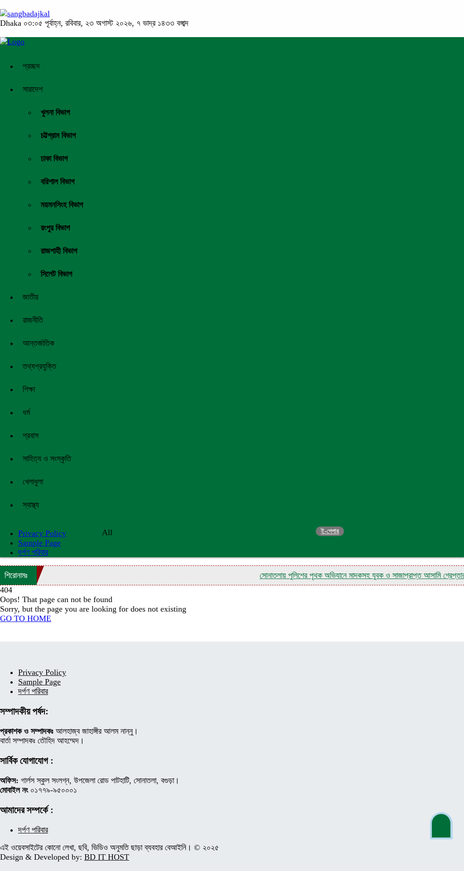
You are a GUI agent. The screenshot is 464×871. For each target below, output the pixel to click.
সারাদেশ (33, 89)
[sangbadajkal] (25, 13)
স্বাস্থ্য (31, 504)
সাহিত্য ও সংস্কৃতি (47, 458)
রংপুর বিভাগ (55, 227)
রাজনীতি (33, 320)
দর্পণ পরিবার (33, 552)
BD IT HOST (106, 856)
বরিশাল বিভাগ (58, 181)
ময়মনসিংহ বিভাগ (62, 204)
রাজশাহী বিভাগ (59, 250)
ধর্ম (26, 412)
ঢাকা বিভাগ (54, 158)
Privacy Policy (42, 672)
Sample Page (39, 542)
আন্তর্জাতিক (38, 343)
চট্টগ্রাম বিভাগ (58, 135)
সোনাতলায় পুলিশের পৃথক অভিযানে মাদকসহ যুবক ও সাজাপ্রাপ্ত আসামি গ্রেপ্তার (355, 575)
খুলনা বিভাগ (55, 112)
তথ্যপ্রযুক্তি (39, 366)
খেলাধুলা (33, 481)
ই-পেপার (330, 531)
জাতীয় (31, 297)
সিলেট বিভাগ (56, 273)
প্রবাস (31, 435)
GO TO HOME (25, 618)
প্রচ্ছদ (31, 66)
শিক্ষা (29, 389)
